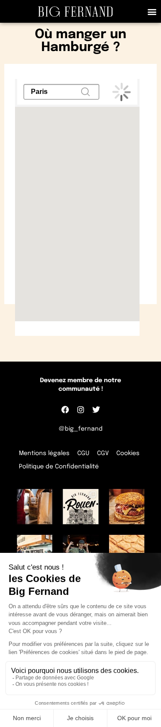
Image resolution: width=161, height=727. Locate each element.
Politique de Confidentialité (59, 467)
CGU (83, 453)
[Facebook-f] (65, 409)
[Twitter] (96, 409)
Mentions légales (44, 453)
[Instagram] (80, 409)
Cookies (128, 453)
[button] (152, 11)
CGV (103, 453)
